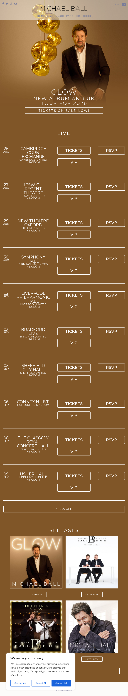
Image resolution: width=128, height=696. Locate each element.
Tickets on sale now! (64, 111)
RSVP (111, 150)
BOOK (87, 16)
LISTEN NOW (36, 594)
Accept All (61, 683)
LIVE (50, 16)
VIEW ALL (64, 509)
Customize (20, 683)
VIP (73, 162)
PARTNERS (73, 16)
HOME (41, 16)
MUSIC (60, 16)
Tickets (74, 150)
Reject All (41, 683)
